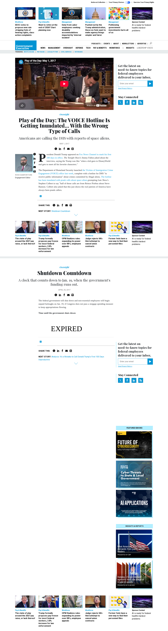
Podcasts (96, 44)
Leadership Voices (145, 48)
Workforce (114, 48)
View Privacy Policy (124, 88)
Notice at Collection (98, 2)
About (116, 44)
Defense (79, 48)
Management (54, 48)
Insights (130, 48)
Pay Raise (41, 52)
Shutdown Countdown (61, 211)
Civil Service (66, 52)
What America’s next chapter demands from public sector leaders (131, 549)
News (43, 48)
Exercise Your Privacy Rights (144, 2)
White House (29, 52)
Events (107, 44)
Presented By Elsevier (126, 585)
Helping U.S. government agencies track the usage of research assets (130, 579)
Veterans (79, 52)
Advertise (141, 44)
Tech (88, 48)
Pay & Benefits (100, 48)
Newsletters (128, 44)
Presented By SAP (124, 555)
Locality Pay (52, 52)
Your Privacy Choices (116, 2)
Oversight (68, 48)
